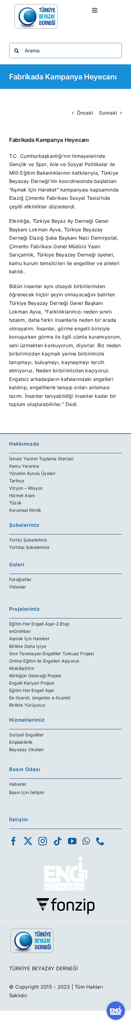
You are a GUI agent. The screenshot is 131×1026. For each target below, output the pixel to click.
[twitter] (28, 841)
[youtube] (72, 841)
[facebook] (13, 841)
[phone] (100, 841)
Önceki (85, 113)
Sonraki (108, 113)
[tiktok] (57, 841)
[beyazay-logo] (36, 5)
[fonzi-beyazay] (65, 900)
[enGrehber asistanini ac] (116, 1010)
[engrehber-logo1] (65, 854)
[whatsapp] (86, 841)
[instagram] (42, 841)
